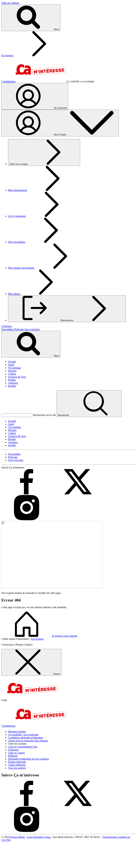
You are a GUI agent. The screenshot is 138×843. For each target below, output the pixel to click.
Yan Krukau (37, 638)
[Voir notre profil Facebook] (27, 493)
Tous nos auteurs (17, 767)
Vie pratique (14, 367)
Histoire (12, 370)
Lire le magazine (17, 216)
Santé (11, 364)
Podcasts (19, 329)
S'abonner (13, 749)
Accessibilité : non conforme (23, 734)
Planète (12, 379)
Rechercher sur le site (44, 415)
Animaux (13, 382)
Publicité (12, 755)
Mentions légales (17, 731)
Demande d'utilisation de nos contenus (28, 758)
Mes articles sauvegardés (21, 267)
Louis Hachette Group (39, 837)
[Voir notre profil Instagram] (26, 519)
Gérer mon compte (18, 164)
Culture (12, 373)
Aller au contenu (10, 2)
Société (12, 361)
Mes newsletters (17, 242)
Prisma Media (17, 837)
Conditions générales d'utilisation (25, 737)
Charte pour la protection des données (28, 740)
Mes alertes (14, 293)
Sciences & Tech (17, 376)
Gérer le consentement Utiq (22, 746)
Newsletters (7, 329)
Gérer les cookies (17, 743)
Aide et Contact (16, 752)
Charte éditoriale (17, 764)
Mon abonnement (17, 190)
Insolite (12, 385)
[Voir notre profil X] (78, 493)
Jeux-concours (32, 329)
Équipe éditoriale (17, 761)
